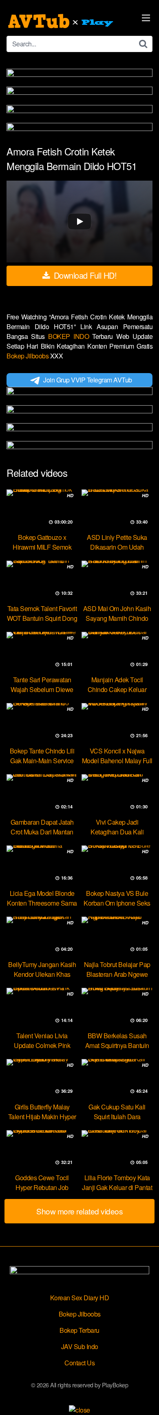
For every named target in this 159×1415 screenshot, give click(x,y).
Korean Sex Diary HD (79, 1297)
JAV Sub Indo (79, 1346)
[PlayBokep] (62, 21)
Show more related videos (79, 1210)
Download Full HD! (84, 275)
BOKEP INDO (70, 336)
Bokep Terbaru (79, 1330)
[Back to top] (144, 1397)
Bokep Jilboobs (28, 355)
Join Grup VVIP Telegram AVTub (87, 379)
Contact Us (79, 1362)
